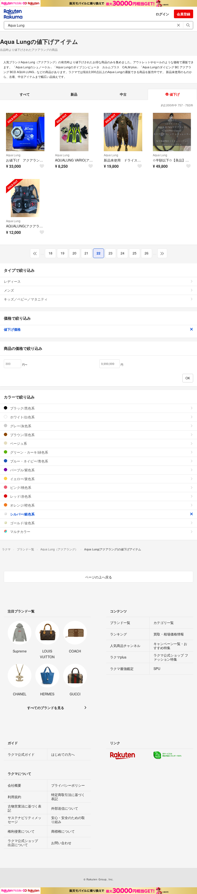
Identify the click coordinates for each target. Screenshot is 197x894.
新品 (74, 94)
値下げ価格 (12, 329)
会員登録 (183, 14)
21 (86, 253)
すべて (25, 94)
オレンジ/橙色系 (22, 505)
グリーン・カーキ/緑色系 (28, 452)
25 (134, 253)
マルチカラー (19, 531)
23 (110, 253)
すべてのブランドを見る (45, 707)
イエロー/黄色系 (22, 478)
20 (74, 253)
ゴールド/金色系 (22, 522)
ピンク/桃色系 (20, 487)
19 (62, 253)
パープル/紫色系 (22, 469)
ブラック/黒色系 (22, 408)
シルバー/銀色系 (22, 514)
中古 (123, 94)
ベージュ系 (18, 443)
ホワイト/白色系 (22, 417)
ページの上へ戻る (98, 577)
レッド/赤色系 (20, 496)
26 (146, 253)
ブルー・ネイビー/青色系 (28, 461)
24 (122, 253)
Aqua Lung (13, 155)
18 (50, 253)
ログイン (162, 14)
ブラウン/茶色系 (22, 434)
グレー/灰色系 (20, 425)
